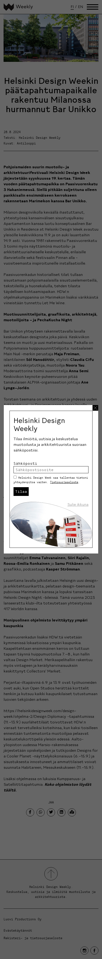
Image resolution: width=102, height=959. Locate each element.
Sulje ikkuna (77, 504)
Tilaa (21, 491)
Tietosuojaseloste (64, 482)
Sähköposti (25, 463)
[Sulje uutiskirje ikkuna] (95, 408)
